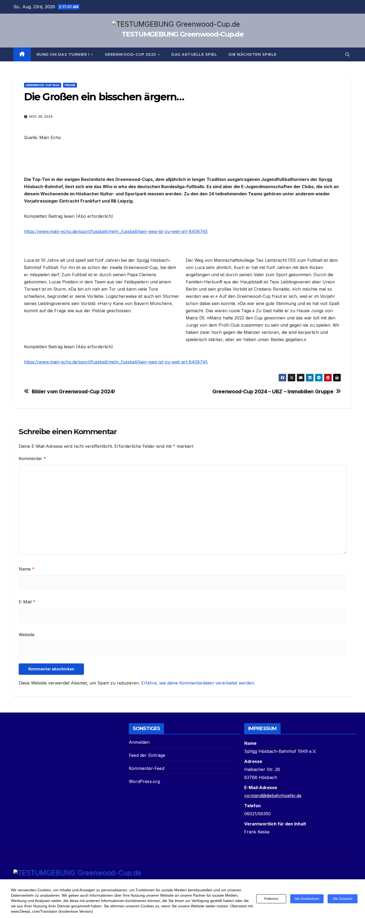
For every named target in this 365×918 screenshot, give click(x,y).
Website (26, 634)
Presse (70, 85)
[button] (347, 54)
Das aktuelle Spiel (194, 54)
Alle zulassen (342, 899)
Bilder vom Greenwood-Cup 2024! (73, 392)
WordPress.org (144, 781)
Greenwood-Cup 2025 (131, 54)
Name (26, 569)
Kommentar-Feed (146, 768)
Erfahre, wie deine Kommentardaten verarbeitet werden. (198, 683)
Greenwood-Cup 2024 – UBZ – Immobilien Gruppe (272, 392)
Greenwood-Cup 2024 (43, 85)
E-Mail (27, 601)
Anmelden (139, 742)
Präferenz (271, 899)
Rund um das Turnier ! (64, 54)
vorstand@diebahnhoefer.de (272, 795)
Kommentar (32, 458)
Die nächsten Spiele (253, 54)
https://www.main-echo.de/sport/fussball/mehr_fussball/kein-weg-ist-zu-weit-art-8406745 (116, 231)
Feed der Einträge (147, 755)
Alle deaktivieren (306, 899)
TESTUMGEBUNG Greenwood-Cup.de (182, 34)
